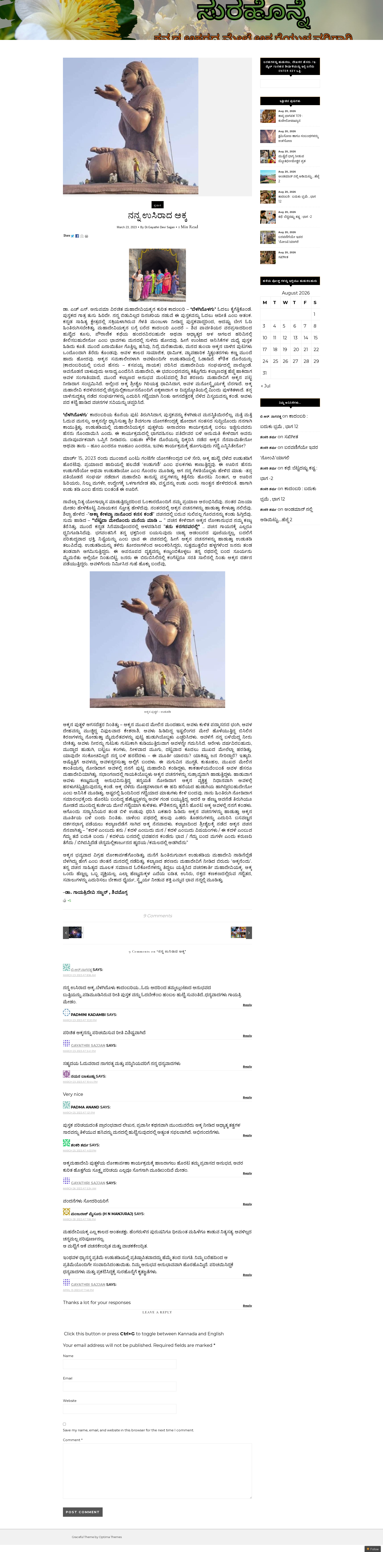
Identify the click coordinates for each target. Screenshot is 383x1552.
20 (296, 349)
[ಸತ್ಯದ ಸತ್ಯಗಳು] (73, 933)
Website (69, 1401)
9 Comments (157, 915)
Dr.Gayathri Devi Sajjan (160, 227)
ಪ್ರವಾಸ (157, 205)
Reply (247, 1005)
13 (295, 337)
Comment (73, 1440)
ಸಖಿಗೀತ (283, 257)
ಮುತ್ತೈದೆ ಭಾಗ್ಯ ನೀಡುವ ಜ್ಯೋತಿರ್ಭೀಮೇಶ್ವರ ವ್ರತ (292, 158)
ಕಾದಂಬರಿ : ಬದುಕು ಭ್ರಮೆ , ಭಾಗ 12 (297, 198)
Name (68, 1356)
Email (67, 1378)
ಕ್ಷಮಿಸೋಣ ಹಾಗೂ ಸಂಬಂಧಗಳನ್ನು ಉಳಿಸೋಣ (298, 138)
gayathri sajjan (88, 1045)
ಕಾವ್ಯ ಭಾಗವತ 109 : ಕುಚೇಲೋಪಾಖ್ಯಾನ (290, 118)
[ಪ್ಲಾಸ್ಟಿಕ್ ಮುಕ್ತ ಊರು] (242, 933)
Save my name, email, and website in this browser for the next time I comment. (128, 1430)
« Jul (265, 386)
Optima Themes (110, 1537)
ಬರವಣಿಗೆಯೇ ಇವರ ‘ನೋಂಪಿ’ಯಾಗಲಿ (290, 239)
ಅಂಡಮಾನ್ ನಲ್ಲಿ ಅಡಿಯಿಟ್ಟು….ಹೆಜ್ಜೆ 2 (298, 178)
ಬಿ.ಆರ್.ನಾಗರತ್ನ (81, 970)
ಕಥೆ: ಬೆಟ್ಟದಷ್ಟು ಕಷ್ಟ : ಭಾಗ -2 (295, 217)
